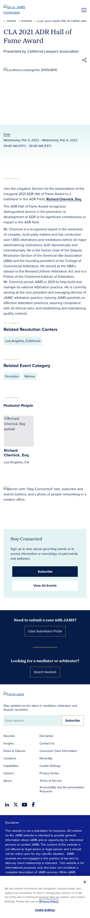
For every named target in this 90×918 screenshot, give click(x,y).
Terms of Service (51, 781)
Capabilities (11, 766)
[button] (84, 61)
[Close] (85, 882)
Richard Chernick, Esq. (64, 199)
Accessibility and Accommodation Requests (62, 789)
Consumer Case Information (58, 751)
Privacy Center (49, 773)
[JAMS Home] (20, 9)
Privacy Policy (49, 901)
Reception (12, 376)
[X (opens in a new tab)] (16, 805)
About (7, 781)
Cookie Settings (50, 766)
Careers (8, 773)
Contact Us (47, 743)
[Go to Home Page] (15, 693)
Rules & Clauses (14, 751)
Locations (9, 758)
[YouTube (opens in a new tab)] (24, 805)
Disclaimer (47, 736)
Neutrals (9, 736)
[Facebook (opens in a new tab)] (33, 804)
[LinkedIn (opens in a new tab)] (7, 805)
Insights (8, 743)
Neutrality (46, 758)
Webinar (29, 376)
